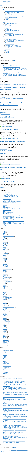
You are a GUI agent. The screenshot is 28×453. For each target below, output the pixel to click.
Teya (4, 272)
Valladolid (5, 338)
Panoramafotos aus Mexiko (8, 216)
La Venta (5, 303)
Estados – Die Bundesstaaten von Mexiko (12, 201)
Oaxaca (4, 282)
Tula (4, 261)
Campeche (5, 322)
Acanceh (5, 242)
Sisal (4, 276)
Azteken (4, 351)
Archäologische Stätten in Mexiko (10, 195)
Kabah (4, 247)
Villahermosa (5, 316)
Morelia (4, 258)
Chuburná (5, 320)
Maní (4, 335)
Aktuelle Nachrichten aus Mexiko (10, 192)
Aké (4, 244)
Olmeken (5, 362)
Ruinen (4, 368)
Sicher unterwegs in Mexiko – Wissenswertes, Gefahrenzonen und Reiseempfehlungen (12, 66)
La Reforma (5, 243)
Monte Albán (5, 265)
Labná (4, 327)
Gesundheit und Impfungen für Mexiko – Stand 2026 (14, 68)
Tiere (4, 371)
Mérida (4, 344)
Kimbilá (4, 232)
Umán (4, 304)
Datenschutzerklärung (7, 200)
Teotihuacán (5, 305)
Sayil (4, 237)
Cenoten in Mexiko (7, 199)
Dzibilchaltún (5, 340)
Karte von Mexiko (7, 210)
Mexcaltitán (5, 270)
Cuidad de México (7, 281)
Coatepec (5, 267)
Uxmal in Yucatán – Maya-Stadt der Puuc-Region (13, 426)
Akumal (4, 332)
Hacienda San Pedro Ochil (8, 307)
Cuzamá (4, 333)
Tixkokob (5, 329)
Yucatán (4, 225)
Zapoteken (5, 373)
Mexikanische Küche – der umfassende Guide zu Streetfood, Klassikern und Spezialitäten (13, 433)
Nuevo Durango (6, 321)
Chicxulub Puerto (6, 298)
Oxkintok (5, 231)
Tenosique (5, 319)
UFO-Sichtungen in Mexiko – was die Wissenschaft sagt (15, 404)
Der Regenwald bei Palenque (9, 129)
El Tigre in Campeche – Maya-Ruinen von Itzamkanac (14, 75)
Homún (4, 315)
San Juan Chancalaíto (7, 297)
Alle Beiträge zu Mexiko (8, 194)
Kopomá (4, 275)
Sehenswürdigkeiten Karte (8, 222)
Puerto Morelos (6, 341)
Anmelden (3, 451)
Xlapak (4, 248)
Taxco (4, 293)
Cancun (4, 318)
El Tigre (4, 271)
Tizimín (4, 255)
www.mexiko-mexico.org (22, 450)
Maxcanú (5, 245)
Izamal (4, 283)
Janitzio (4, 291)
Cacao (4, 310)
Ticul (4, 233)
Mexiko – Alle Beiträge (8, 212)
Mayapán (5, 239)
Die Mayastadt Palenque (8, 181)
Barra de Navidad (6, 260)
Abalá (4, 324)
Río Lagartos (5, 311)
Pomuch (4, 313)
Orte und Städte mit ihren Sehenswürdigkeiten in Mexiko (15, 214)
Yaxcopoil (5, 336)
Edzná (4, 288)
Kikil (4, 287)
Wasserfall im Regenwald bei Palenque (12, 141)
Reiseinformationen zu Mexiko (9, 219)
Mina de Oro (5, 278)
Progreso (5, 337)
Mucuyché (5, 309)
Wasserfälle (5, 372)
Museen (4, 361)
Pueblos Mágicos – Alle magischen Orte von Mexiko (14, 413)
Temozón (5, 286)
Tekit (4, 252)
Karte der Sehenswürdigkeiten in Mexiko (11, 208)
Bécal (4, 325)
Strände (4, 369)
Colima (4, 250)
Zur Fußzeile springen (7, 2)
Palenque (3, 153)
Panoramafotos (6, 363)
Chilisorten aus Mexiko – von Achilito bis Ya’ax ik (13, 74)
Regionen (5, 364)
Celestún (4, 331)
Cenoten (4, 197)
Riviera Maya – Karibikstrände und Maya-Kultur (13, 221)
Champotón (5, 308)
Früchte (4, 353)
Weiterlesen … (3, 97)
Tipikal (4, 241)
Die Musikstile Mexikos (8, 439)
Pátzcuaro (5, 259)
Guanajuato (5, 253)
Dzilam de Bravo (6, 277)
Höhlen (4, 356)
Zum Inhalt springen (7, 1)
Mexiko (1, 5)
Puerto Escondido (6, 289)
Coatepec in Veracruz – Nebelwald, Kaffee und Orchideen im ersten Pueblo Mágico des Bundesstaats (15, 424)
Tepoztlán (5, 264)
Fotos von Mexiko (7, 203)
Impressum (5, 205)
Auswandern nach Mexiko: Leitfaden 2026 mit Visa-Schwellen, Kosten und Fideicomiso (14, 435)
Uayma (4, 285)
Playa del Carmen (6, 314)
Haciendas (5, 355)
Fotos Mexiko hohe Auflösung (9, 202)
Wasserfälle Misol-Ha (7, 117)
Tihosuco (5, 234)
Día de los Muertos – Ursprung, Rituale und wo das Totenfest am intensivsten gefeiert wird (14, 441)
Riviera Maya (6, 367)
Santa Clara (5, 280)
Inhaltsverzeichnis (6, 207)
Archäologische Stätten (8, 350)
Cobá (4, 330)
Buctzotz (5, 254)
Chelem (4, 296)
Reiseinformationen (7, 366)
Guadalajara (5, 266)
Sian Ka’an (5, 249)
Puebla (4, 299)
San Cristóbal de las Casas (8, 236)
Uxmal (4, 326)
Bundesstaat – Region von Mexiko (10, 196)
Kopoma (4, 300)
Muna (4, 294)
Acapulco (5, 274)
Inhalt (4, 206)
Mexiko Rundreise (7, 213)
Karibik (4, 357)
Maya (4, 358)
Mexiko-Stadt (6, 263)
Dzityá (4, 238)
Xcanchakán (5, 256)
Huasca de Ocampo (7, 269)
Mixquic (4, 292)
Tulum (4, 343)
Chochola (5, 302)
